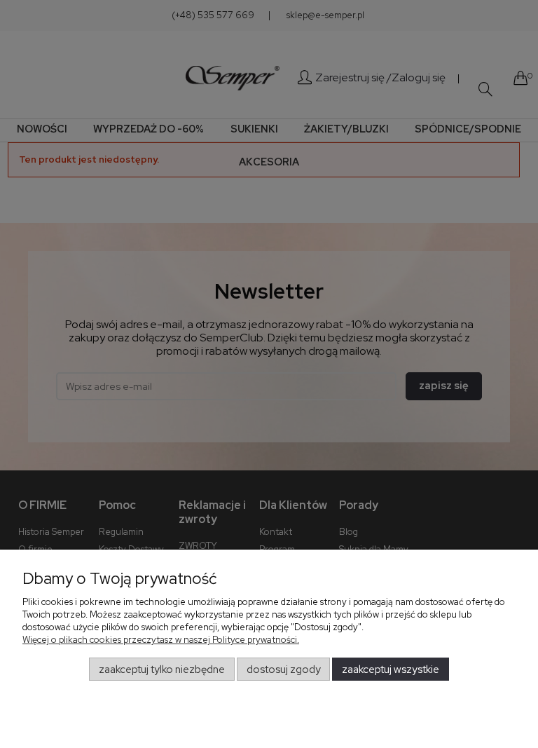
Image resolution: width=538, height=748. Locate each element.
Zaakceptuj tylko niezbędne (162, 669)
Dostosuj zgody (284, 669)
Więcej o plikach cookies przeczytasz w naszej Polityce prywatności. (160, 640)
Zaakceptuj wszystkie (390, 669)
